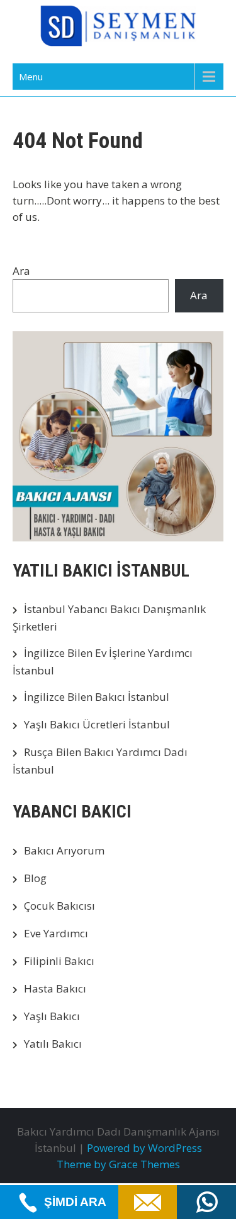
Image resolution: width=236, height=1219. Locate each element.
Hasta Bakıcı (55, 988)
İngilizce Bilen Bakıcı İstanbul (96, 696)
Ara (21, 270)
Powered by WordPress (144, 1148)
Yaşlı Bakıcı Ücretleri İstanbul (97, 724)
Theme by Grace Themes (118, 1164)
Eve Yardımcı (56, 933)
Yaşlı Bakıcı (52, 1016)
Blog (35, 878)
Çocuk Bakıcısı (59, 905)
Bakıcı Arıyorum (64, 850)
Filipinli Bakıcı (59, 961)
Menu (31, 76)
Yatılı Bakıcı (53, 1043)
